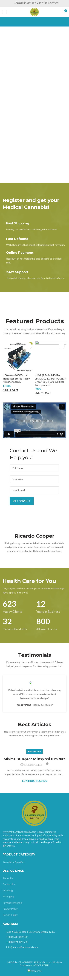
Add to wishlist (29, 346)
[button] (34, 420)
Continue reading (34, 781)
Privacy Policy (10, 908)
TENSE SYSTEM (42, 965)
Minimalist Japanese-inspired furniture (34, 759)
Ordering (8, 890)
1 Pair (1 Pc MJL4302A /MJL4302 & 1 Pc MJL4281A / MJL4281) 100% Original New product (50, 380)
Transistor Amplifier (14, 861)
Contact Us (9, 884)
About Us (8, 878)
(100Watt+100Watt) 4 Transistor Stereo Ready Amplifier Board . (16, 378)
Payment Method (12, 902)
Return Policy (10, 914)
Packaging (8, 896)
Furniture (34, 751)
